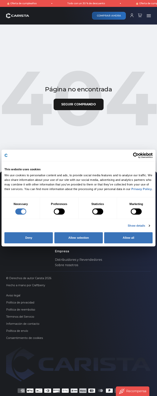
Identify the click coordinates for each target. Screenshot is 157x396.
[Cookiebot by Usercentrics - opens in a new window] (136, 155)
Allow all (128, 237)
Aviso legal (13, 295)
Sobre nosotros (66, 265)
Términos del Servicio (20, 316)
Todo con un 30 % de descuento (81, 3)
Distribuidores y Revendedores (78, 259)
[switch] (59, 211)
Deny (28, 237)
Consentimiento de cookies (24, 338)
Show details (136, 225)
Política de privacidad (20, 302)
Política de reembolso (20, 309)
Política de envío (17, 331)
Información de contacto (22, 323)
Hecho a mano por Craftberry (25, 285)
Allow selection (78, 237)
